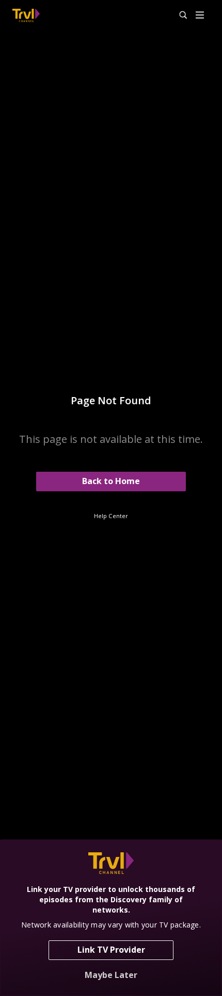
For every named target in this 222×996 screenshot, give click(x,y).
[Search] (178, 15)
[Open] (200, 15)
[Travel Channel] (26, 15)
